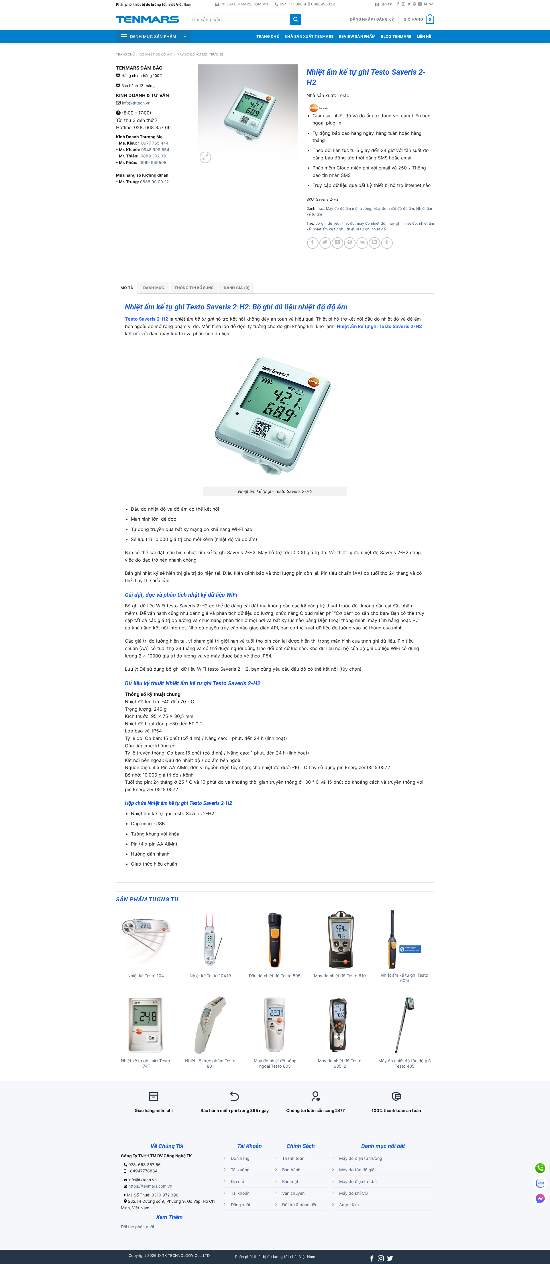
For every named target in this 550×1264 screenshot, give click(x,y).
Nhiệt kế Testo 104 (145, 975)
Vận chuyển (293, 1193)
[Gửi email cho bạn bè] (337, 243)
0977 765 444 (154, 143)
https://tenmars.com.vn (150, 1186)
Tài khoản (240, 1193)
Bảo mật (290, 1181)
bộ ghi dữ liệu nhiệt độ (335, 223)
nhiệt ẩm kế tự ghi (328, 229)
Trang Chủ (267, 36)
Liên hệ (424, 36)
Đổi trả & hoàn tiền (299, 1204)
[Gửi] (295, 19)
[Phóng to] (205, 157)
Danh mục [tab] (153, 288)
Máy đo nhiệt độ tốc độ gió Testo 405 (404, 1063)
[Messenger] (540, 1198)
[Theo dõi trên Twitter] (409, 4)
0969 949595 (153, 162)
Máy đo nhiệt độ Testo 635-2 (340, 1063)
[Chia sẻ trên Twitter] (325, 243)
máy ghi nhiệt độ (402, 223)
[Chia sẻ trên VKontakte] (362, 243)
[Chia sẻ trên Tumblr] (387, 243)
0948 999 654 (155, 149)
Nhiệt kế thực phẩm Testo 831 (210, 1063)
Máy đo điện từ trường (360, 1158)
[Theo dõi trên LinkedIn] (420, 4)
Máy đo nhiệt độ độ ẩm (394, 208)
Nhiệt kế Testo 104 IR (210, 975)
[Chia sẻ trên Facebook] (313, 243)
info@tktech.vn (136, 102)
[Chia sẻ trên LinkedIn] (374, 243)
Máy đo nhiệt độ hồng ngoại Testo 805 (275, 1063)
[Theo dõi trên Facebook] (398, 4)
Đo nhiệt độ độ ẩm (156, 54)
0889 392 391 (154, 155)
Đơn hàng (240, 1158)
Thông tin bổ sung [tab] (194, 288)
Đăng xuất (240, 1204)
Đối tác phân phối (137, 1226)
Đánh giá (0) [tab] (237, 288)
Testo (343, 95)
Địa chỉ (237, 1181)
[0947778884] (540, 1168)
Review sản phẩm (357, 36)
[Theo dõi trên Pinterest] (414, 4)
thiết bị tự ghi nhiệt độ (366, 229)
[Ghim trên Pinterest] (349, 243)
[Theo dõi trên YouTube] (425, 4)
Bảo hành (291, 1169)
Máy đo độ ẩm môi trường (200, 54)
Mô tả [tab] (127, 288)
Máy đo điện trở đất (358, 1181)
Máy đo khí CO (353, 1193)
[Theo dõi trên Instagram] (403, 4)
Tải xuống (240, 1169)
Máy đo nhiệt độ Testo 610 (340, 975)
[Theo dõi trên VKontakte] (431, 4)
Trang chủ (125, 54)
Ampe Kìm (349, 1204)
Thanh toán (293, 1158)
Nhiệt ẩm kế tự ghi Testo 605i (404, 978)
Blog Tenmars (396, 36)
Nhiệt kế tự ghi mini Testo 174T (145, 1063)
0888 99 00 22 (154, 181)
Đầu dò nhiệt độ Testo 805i (275, 975)
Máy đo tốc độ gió (357, 1169)
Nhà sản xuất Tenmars (309, 36)
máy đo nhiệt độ (371, 223)
